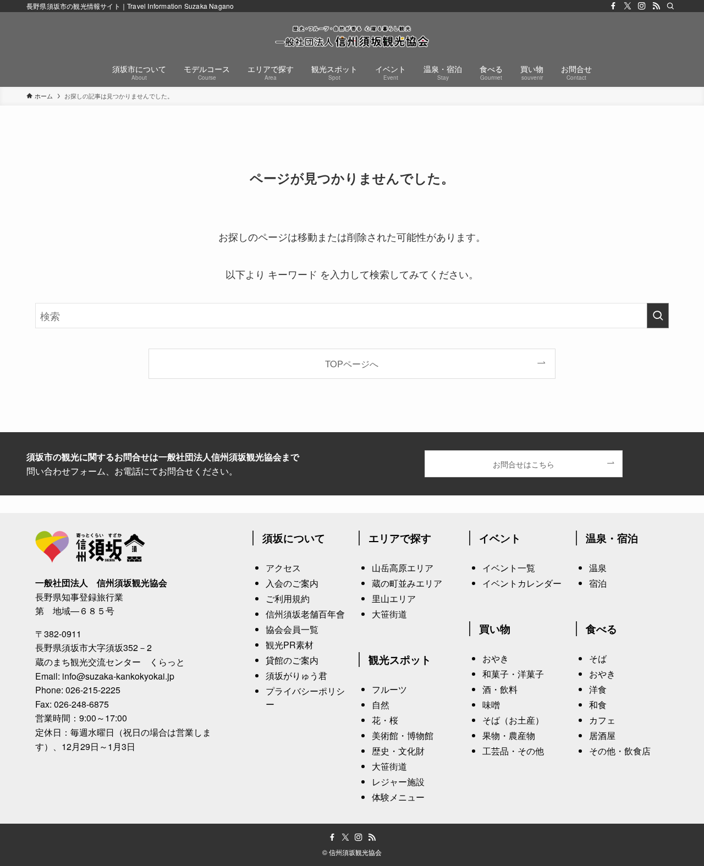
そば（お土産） (513, 720)
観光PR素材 (290, 644)
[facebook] (613, 6)
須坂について (293, 537)
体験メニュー (398, 797)
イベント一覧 (508, 567)
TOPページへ (351, 363)
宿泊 (598, 583)
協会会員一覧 (292, 629)
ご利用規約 (288, 598)
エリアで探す (400, 537)
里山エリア (394, 598)
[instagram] (642, 6)
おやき (495, 658)
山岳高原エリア (402, 567)
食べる (601, 628)
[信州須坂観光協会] (352, 36)
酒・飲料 (500, 689)
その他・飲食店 (620, 750)
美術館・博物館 (402, 735)
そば (598, 658)
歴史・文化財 (398, 750)
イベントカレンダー (522, 583)
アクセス (283, 567)
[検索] (670, 6)
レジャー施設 (398, 781)
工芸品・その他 (513, 750)
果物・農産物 (508, 735)
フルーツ (389, 689)
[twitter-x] (627, 6)
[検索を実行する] (658, 315)
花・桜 (385, 720)
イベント (500, 537)
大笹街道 (389, 614)
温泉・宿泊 (612, 537)
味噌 (491, 704)
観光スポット (400, 659)
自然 (380, 704)
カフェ (602, 720)
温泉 (598, 567)
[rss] (656, 6)
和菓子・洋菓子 (513, 674)
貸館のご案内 (292, 660)
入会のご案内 (292, 583)
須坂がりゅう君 (296, 675)
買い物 (494, 628)
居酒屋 (602, 735)
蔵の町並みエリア (407, 583)
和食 (598, 704)
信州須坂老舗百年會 (305, 614)
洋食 (598, 689)
